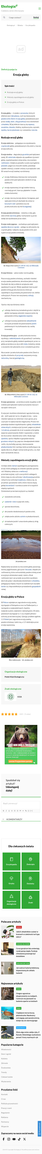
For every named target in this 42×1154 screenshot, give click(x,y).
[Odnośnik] (25, 810)
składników (36, 424)
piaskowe (15, 130)
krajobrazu (22, 480)
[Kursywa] (6, 810)
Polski (6, 619)
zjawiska (4, 438)
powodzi (4, 166)
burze (9, 130)
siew (14, 502)
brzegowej (27, 206)
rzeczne (34, 130)
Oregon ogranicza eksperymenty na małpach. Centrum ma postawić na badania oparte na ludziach (26, 997)
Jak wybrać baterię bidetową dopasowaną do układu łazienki (27, 970)
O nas (3, 1099)
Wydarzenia (6, 1081)
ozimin (23, 516)
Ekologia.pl (11, 25)
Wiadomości (6, 1049)
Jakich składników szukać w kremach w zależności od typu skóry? (28, 934)
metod (14, 466)
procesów (24, 113)
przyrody (20, 355)
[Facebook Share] (26, 782)
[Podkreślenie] (9, 810)
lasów (3, 586)
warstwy (13, 216)
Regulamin (5, 1113)
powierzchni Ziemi (8, 119)
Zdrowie (4, 1063)
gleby (23, 119)
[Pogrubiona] (3, 810)
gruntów (26, 154)
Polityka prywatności (9, 1104)
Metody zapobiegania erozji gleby (20, 97)
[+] (31, 811)
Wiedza (20, 25)
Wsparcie (5, 1126)
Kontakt (4, 1094)
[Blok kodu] (23, 810)
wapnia (29, 316)
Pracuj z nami (6, 1108)
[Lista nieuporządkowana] (17, 810)
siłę (16, 121)
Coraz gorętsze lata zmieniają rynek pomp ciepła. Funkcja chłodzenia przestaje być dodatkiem (27, 952)
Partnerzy (5, 1122)
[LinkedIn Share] (26, 788)
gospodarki (36, 586)
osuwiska (4, 127)
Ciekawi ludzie (7, 1077)
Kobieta (4, 1059)
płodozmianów (6, 447)
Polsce (5, 602)
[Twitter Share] (32, 782)
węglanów (22, 316)
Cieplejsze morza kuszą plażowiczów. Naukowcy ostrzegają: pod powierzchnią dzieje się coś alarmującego (27, 1017)
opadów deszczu (7, 227)
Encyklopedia (30, 25)
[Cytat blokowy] (20, 810)
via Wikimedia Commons (25, 396)
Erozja (18, 119)
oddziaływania (15, 338)
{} (28, 811)
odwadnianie (31, 321)
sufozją (30, 295)
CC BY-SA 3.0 (23, 266)
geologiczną (19, 358)
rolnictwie (12, 157)
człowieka (5, 124)
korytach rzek (10, 204)
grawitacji (22, 121)
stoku (25, 344)
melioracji (24, 471)
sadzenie (8, 502)
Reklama (4, 1117)
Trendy (4, 1072)
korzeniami (10, 485)
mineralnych (6, 427)
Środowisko (6, 1068)
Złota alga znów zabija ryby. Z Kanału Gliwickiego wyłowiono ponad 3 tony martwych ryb (28, 1034)
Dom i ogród (6, 1054)
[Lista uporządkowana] (14, 810)
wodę (8, 121)
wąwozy (31, 124)
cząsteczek (5, 146)
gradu (17, 227)
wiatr (12, 121)
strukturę (5, 430)
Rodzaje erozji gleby (15, 92)
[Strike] (11, 810)
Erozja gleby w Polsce (15, 102)
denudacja (15, 116)
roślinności (5, 163)
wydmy (4, 130)
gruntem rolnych (7, 441)
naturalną (5, 358)
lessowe (28, 569)
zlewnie (12, 127)
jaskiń (34, 323)
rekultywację (28, 477)
